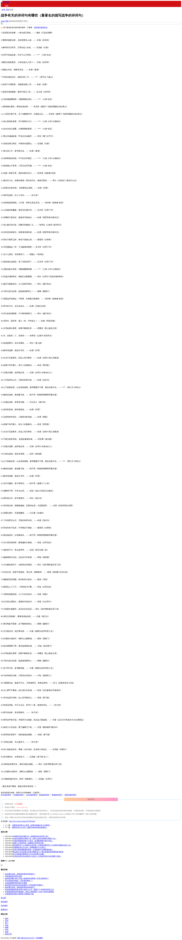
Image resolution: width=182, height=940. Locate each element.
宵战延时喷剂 (18, 795)
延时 (6, 918)
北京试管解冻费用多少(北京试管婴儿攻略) (28, 854)
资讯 (6, 930)
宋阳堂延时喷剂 (70, 795)
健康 (6, 927)
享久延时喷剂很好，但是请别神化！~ (19, 881)
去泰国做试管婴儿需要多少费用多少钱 (19, 894)
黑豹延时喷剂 (57, 795)
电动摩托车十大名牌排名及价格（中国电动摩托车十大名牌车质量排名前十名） (42, 845)
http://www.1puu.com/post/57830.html (22, 821)
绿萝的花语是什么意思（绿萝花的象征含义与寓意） (31, 825)
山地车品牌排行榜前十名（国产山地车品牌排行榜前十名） (35, 838)
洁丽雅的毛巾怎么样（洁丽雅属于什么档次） (30, 847)
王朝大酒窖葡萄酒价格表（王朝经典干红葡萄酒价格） (33, 849)
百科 (7, 10)
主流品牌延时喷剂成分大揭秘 (16, 883)
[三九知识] (5, 2)
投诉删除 (39, 938)
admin (3, 21)
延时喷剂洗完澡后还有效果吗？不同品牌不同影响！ (24, 885)
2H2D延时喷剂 (31, 795)
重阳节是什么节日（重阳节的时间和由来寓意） (30, 827)
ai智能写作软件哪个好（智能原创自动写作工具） (31, 836)
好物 (6, 932)
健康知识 (4, 909)
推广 (6, 923)
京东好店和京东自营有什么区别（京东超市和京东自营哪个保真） (37, 856)
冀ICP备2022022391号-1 (26, 938)
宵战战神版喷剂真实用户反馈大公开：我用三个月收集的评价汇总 (29, 889)
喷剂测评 (4, 902)
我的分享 (8, 934)
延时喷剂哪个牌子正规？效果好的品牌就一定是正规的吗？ (27, 878)
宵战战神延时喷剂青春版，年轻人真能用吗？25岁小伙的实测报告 (29, 892)
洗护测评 (4, 906)
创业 (6, 925)
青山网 (3, 898)
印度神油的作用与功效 (13, 876)
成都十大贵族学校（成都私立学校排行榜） (29, 843)
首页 (6, 6)
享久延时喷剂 (6, 795)
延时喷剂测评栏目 (41, 27)
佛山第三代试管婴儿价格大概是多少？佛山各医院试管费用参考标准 (38, 852)
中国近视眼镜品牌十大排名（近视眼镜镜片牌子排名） (33, 841)
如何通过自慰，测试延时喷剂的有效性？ (20, 874)
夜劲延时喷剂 (44, 795)
